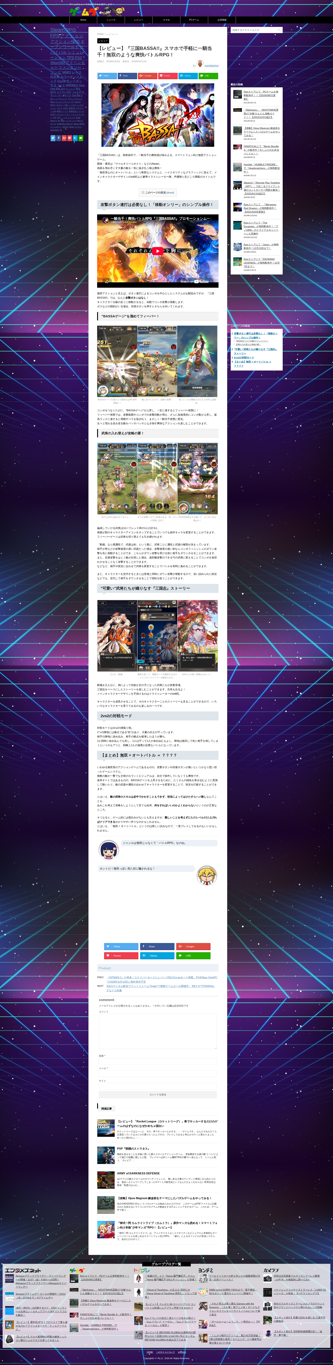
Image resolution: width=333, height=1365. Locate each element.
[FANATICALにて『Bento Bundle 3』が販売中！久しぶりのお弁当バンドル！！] (237, 147)
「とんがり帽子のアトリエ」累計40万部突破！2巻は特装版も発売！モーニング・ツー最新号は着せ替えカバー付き (235, 1339)
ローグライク (64, 95)
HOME (150, 1352)
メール (103, 1068)
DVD (63, 121)
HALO (53, 105)
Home (83, 20)
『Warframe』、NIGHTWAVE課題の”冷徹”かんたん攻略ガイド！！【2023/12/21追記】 (261, 113)
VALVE (65, 127)
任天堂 (55, 77)
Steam (57, 30)
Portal (71, 127)
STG (59, 117)
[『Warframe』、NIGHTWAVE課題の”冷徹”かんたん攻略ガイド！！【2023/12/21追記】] (237, 109)
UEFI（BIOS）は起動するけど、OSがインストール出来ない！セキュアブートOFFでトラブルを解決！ (41, 1311)
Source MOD (78, 124)
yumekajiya (211, 65)
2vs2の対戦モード (243, 357)
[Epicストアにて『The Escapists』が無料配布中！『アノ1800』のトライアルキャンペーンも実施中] (237, 227)
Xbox (52, 102)
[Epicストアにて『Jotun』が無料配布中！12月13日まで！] (237, 249)
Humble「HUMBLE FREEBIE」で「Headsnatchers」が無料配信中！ (262, 168)
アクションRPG (65, 41)
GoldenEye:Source (65, 124)
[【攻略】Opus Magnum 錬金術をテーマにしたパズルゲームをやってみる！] (237, 133)
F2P (54, 117)
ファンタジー (69, 67)
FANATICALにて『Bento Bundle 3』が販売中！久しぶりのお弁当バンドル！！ (261, 150)
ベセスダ (76, 92)
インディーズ (71, 121)
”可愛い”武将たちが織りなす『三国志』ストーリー (255, 351)
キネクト (60, 105)
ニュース (111, 20)
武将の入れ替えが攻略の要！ (248, 344)
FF (72, 102)
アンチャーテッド (63, 102)
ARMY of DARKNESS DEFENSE (138, 1173)
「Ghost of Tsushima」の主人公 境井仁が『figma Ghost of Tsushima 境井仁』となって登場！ (171, 1293)
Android (72, 108)
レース (77, 72)
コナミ (59, 108)
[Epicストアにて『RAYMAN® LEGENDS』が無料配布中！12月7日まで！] (237, 264)
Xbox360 (57, 62)
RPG (70, 30)
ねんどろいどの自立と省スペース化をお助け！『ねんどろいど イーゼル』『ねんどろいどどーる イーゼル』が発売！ (170, 1322)
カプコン (61, 92)
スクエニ (78, 127)
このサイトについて (165, 1352)
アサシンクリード (75, 99)
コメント (104, 1011)
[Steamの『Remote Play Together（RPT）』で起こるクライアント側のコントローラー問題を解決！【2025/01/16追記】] (237, 187)
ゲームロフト (56, 127)
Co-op (61, 81)
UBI (66, 105)
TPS (70, 57)
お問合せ (182, 1352)
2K (59, 121)
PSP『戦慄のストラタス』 (134, 1148)
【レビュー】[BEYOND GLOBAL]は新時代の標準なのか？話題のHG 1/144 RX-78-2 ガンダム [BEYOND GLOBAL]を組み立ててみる (170, 1336)
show (170, 192)
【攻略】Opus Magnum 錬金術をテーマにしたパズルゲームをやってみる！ (164, 1198)
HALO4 (77, 102)
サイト (102, 1080)
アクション (72, 35)
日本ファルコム (57, 114)
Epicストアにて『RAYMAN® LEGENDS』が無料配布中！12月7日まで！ (262, 263)
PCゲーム (194, 20)
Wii (51, 99)
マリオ (61, 85)
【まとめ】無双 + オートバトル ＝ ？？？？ (252, 363)
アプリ (67, 114)
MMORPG (72, 85)
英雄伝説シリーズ (76, 111)
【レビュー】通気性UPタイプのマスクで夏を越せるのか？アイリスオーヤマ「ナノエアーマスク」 (41, 1326)
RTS (78, 89)
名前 (102, 1055)
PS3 (78, 57)
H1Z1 (65, 108)
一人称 (53, 111)
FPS (54, 35)
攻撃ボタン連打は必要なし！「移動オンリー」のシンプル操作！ (255, 335)
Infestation (54, 130)
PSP (69, 92)
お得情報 (222, 20)
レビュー (138, 20)
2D (61, 130)
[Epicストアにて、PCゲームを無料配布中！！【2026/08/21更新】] (237, 96)
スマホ (166, 20)
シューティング (60, 99)
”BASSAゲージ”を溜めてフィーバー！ (252, 341)
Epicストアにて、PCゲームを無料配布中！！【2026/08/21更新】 (261, 95)
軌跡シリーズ (62, 111)
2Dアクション (68, 89)
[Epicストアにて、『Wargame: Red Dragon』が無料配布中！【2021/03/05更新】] (237, 209)
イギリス (79, 108)
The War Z (77, 95)
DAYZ (53, 92)
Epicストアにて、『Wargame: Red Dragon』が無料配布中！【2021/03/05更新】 (260, 208)
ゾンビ (56, 72)
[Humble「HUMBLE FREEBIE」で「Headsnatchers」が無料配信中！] (237, 169)
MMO (66, 72)
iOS (58, 88)
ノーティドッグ (68, 117)
